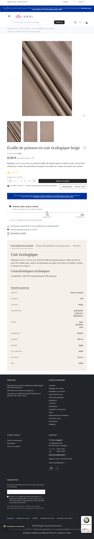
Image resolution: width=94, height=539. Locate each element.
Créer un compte (13, 446)
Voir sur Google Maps (57, 455)
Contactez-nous (55, 418)
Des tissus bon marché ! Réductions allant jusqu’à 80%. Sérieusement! (25, 386)
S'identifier (11, 443)
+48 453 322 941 (66, 459)
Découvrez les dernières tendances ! (20, 390)
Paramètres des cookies (64, 518)
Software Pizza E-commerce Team (56, 533)
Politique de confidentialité (42, 529)
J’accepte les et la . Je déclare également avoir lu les (26, 499)
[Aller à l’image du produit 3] (47, 131)
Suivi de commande (14, 440)
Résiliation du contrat (57, 391)
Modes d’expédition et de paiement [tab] (53, 245)
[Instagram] (51, 468)
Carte (51, 412)
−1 (10, 181)
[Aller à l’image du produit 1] (14, 131)
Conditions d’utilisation (62, 529)
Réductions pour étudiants (58, 415)
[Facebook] (57, 468)
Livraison (52, 385)
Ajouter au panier (62, 181)
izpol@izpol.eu (59, 463)
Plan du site (53, 421)
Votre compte (13, 435)
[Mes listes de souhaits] (80, 22)
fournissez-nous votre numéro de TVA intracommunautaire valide (61, 8)
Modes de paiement (56, 397)
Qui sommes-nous (55, 394)
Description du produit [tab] (22, 245)
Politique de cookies (56, 388)
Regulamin (53, 400)
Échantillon (53, 406)
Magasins (52, 424)
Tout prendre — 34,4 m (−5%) (73, 187)
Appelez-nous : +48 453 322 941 (17, 2)
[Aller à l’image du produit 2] (30, 131)
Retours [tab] (76, 245)
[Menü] (90, 517)
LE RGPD (52, 403)
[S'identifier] (75, 22)
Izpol (81, 345)
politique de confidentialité (17, 498)
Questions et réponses (57, 409)
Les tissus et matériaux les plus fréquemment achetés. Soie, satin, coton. (24, 394)
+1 (34, 181)
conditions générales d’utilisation (28, 496)
